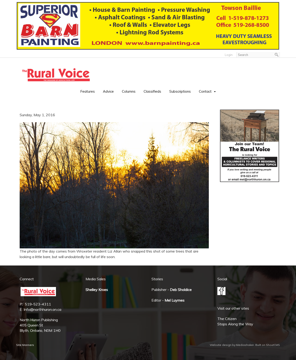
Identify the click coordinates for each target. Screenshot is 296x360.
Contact (205, 91)
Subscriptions (180, 91)
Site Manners (25, 345)
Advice (108, 91)
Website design (220, 345)
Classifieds (152, 91)
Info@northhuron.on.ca (42, 309)
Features (87, 91)
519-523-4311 (38, 304)
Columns (129, 91)
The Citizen (227, 318)
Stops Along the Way (235, 324)
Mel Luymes (175, 300)
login (229, 55)
